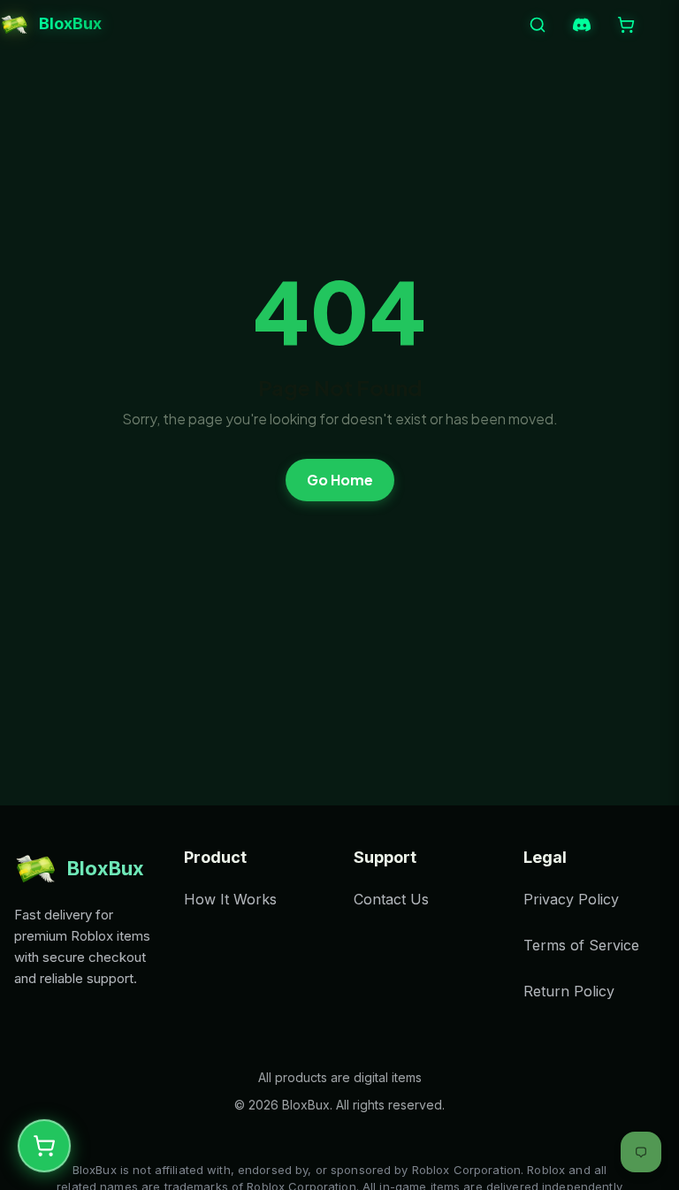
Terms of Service (581, 945)
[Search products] (537, 24)
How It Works (230, 899)
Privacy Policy (571, 899)
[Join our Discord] (581, 24)
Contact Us (391, 899)
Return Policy (568, 991)
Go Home (340, 479)
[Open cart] (626, 24)
